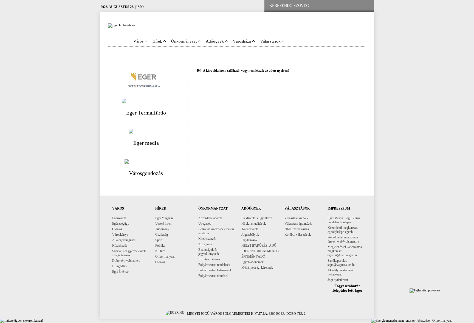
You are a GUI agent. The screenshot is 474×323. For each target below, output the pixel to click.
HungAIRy (119, 266)
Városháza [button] (242, 41)
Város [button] (139, 41)
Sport (158, 240)
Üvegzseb (204, 223)
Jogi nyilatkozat (338, 280)
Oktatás (117, 229)
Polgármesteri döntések (213, 276)
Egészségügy (120, 223)
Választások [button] (271, 41)
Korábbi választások (297, 234)
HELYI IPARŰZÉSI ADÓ (258, 245)
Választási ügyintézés (298, 223)
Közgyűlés (205, 244)
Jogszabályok (250, 234)
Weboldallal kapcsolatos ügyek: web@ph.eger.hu (343, 239)
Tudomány (162, 229)
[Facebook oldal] (331, 5)
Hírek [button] (158, 41)
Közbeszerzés (207, 239)
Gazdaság (161, 234)
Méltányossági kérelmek (257, 267)
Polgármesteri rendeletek (214, 265)
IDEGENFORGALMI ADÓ (260, 251)
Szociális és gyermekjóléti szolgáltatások (129, 253)
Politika (160, 245)
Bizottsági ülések (209, 259)
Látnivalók (119, 218)
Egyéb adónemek (252, 262)
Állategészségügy (123, 240)
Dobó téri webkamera (126, 261)
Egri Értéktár (120, 272)
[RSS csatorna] (365, 5)
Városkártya (120, 234)
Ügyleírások (249, 240)
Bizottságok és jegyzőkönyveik (208, 252)
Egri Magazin (164, 218)
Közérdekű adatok (210, 218)
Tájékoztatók (249, 229)
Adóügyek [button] (215, 41)
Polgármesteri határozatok (215, 270)
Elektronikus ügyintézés (256, 218)
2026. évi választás (296, 229)
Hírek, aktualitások (253, 223)
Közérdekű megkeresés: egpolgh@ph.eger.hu (343, 230)
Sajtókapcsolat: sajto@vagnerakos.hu (342, 263)
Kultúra (160, 251)
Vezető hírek (163, 223)
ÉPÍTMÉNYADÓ (253, 256)
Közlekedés (119, 245)
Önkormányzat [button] (184, 41)
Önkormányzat (164, 256)
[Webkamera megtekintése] (348, 5)
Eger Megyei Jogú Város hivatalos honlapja (344, 220)
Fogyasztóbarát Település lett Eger (347, 288)
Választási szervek (296, 218)
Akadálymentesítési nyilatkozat (340, 272)
